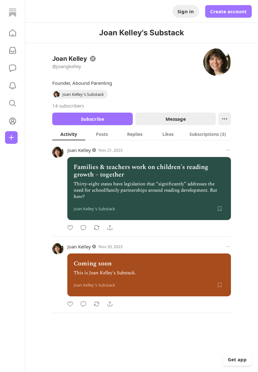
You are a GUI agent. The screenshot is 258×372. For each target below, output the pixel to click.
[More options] (228, 150)
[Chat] (12, 68)
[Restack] (96, 228)
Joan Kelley (79, 150)
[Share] (109, 228)
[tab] (68, 134)
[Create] (11, 137)
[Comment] (83, 228)
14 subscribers (68, 105)
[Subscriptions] (12, 50)
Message (175, 119)
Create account (228, 11)
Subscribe (92, 119)
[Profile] (12, 121)
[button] (12, 32)
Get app (237, 359)
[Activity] (12, 85)
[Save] (220, 209)
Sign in (185, 11)
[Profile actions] (224, 119)
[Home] (12, 12)
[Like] (70, 228)
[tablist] (141, 134)
